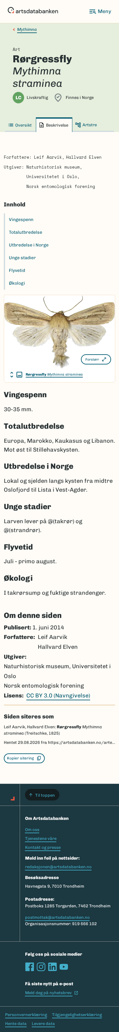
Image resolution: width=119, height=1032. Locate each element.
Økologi (17, 283)
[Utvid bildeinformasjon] (16, 374)
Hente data (16, 1023)
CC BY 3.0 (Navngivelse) (58, 695)
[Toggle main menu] (100, 11)
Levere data (43, 1023)
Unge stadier (22, 257)
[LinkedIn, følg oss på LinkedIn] (52, 966)
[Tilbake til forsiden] (33, 11)
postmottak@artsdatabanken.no (57, 917)
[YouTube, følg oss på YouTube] (63, 966)
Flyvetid (17, 270)
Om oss (32, 829)
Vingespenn (21, 219)
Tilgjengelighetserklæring (77, 1014)
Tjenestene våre (40, 838)
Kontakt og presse (43, 847)
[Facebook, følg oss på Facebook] (29, 966)
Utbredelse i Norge (29, 245)
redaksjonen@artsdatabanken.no (58, 866)
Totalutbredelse (25, 232)
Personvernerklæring (26, 1014)
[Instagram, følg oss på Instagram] (40, 966)
